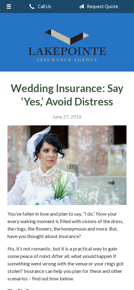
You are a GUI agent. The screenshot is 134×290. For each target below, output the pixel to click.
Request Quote (102, 6)
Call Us (44, 6)
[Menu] (8, 6)
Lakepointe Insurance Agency (67, 45)
